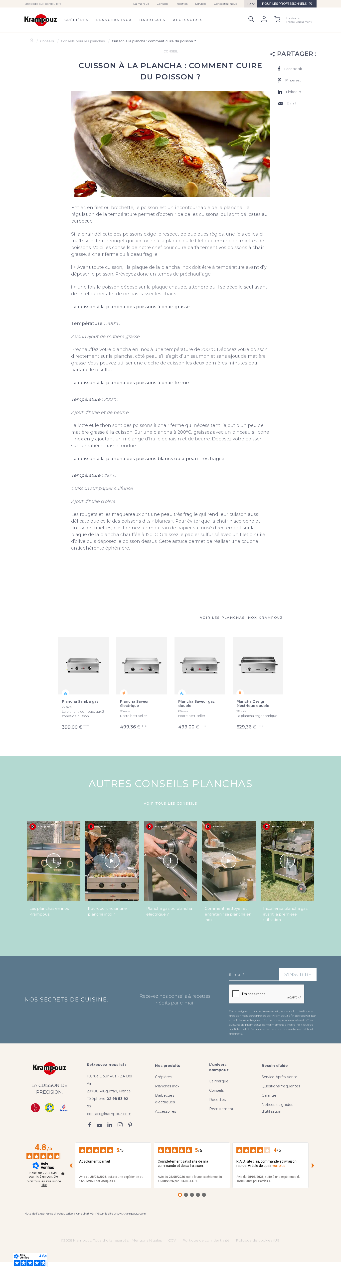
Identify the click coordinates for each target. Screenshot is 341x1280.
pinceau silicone (250, 432)
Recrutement (221, 1109)
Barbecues (152, 20)
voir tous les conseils (170, 803)
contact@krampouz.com (109, 1113)
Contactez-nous (225, 3)
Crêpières (76, 20)
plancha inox (176, 267)
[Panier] (277, 20)
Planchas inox (114, 20)
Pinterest (130, 1124)
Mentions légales (147, 1240)
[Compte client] (264, 20)
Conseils (162, 3)
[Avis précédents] (71, 1165)
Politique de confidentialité (205, 1240)
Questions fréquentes (281, 1086)
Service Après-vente (280, 1077)
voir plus (278, 1166)
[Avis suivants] (312, 1165)
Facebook (89, 1124)
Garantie (269, 1095)
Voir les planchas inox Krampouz (241, 618)
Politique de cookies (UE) (258, 1240)
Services (200, 3)
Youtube (99, 1124)
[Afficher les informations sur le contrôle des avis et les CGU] (63, 1174)
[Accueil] (31, 41)
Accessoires (188, 20)
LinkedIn (109, 1124)
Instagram (120, 1124)
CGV (172, 1240)
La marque (141, 3)
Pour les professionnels (284, 3)
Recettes (181, 3)
